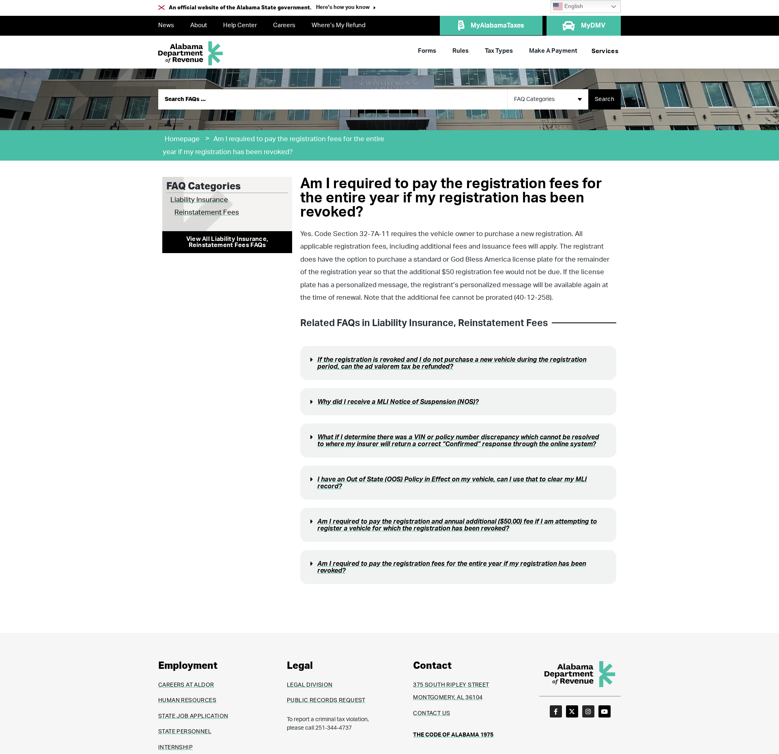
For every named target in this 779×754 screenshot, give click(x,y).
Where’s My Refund (339, 25)
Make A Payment (553, 51)
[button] (346, 8)
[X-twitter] (572, 711)
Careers (284, 25)
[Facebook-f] (556, 711)
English (573, 6)
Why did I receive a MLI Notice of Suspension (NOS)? (397, 402)
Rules (460, 51)
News (166, 25)
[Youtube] (604, 711)
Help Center (240, 25)
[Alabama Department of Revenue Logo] (190, 53)
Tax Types (499, 51)
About (198, 25)
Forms (427, 51)
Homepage (182, 138)
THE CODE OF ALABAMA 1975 (453, 735)
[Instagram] (588, 711)
